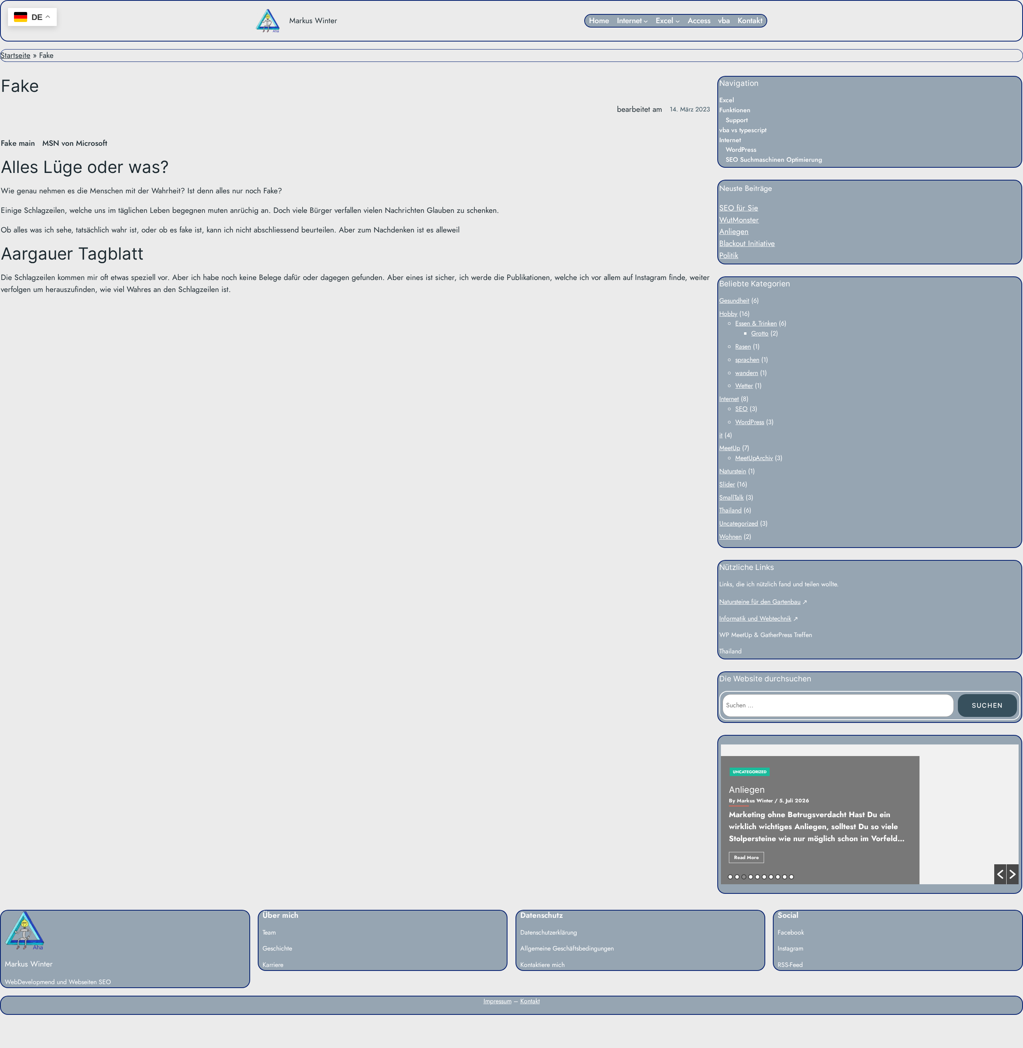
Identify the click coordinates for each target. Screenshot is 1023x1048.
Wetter (744, 385)
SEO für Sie (738, 207)
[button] (1000, 874)
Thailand (730, 510)
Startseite (15, 55)
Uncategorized (738, 523)
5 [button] (757, 876)
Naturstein (732, 471)
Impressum (498, 1001)
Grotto (759, 333)
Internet (729, 398)
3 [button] (743, 876)
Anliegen (733, 231)
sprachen (747, 359)
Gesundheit (734, 300)
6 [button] (764, 876)
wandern (746, 372)
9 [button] (784, 876)
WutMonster (739, 219)
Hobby (728, 313)
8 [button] (777, 876)
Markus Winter (313, 20)
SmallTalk (731, 497)
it (720, 435)
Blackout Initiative (747, 243)
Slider (727, 484)
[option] (870, 814)
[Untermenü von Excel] (677, 20)
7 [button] (771, 876)
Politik (728, 255)
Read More (746, 857)
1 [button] (730, 876)
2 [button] (737, 876)
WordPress (749, 422)
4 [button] (750, 876)
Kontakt (530, 1001)
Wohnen (730, 536)
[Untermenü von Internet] (645, 20)
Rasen (743, 346)
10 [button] (791, 876)
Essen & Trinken (756, 323)
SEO (741, 408)
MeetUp (729, 448)
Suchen (987, 705)
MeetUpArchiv (754, 457)
